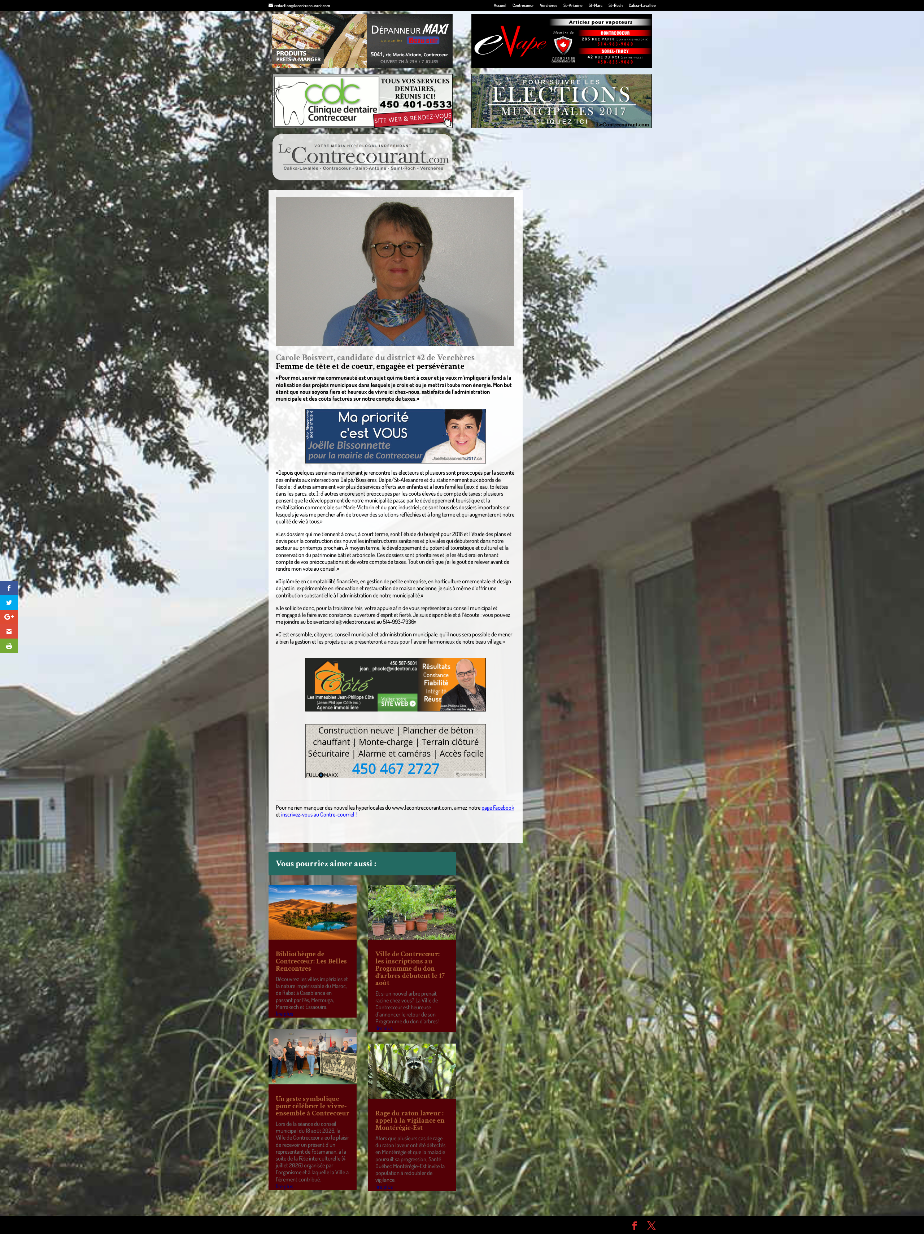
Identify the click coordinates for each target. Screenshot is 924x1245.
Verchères (548, 5)
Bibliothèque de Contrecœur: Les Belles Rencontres (311, 961)
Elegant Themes (309, 1224)
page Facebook (497, 807)
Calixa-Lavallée (642, 5)
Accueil (500, 5)
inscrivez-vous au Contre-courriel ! (319, 814)
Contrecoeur (523, 5)
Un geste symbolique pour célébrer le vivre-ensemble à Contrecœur (312, 1106)
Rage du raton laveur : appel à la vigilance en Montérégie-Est (410, 1120)
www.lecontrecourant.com (422, 807)
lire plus (284, 1013)
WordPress (374, 1224)
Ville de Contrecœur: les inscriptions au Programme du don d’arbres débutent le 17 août (410, 968)
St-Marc (595, 5)
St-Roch (616, 5)
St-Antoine (573, 5)
